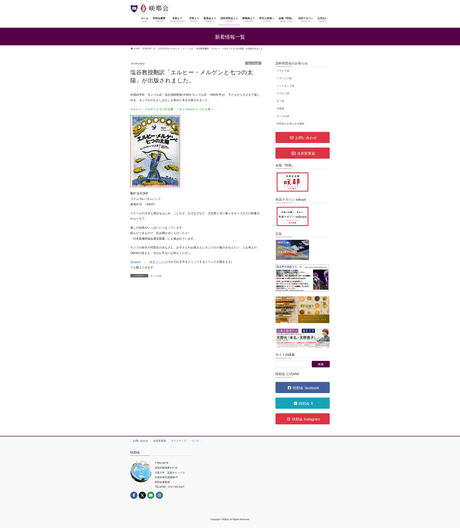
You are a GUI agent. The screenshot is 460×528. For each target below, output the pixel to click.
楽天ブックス (158, 262)
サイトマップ (178, 440)
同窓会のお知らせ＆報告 (290, 123)
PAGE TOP (446, 508)
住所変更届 (159, 440)
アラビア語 (283, 70)
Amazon (135, 262)
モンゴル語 (253, 63)
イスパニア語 (284, 78)
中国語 (280, 108)
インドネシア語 (285, 85)
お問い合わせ (140, 440)
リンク (195, 440)
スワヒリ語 (283, 93)
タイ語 (280, 101)
